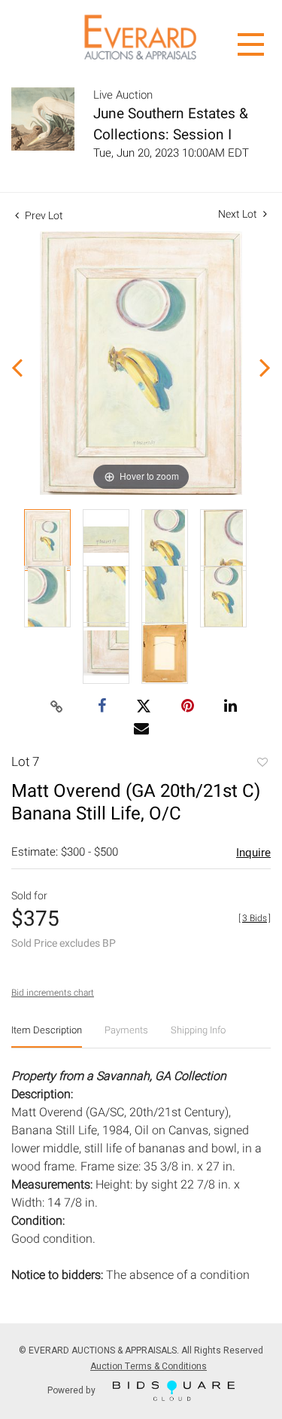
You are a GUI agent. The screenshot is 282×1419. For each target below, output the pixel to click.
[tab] (46, 1036)
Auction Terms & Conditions (148, 1366)
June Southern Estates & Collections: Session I (170, 124)
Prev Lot (43, 216)
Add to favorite (262, 764)
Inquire (253, 852)
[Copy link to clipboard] (56, 707)
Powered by (72, 1389)
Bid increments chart (52, 992)
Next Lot (238, 214)
